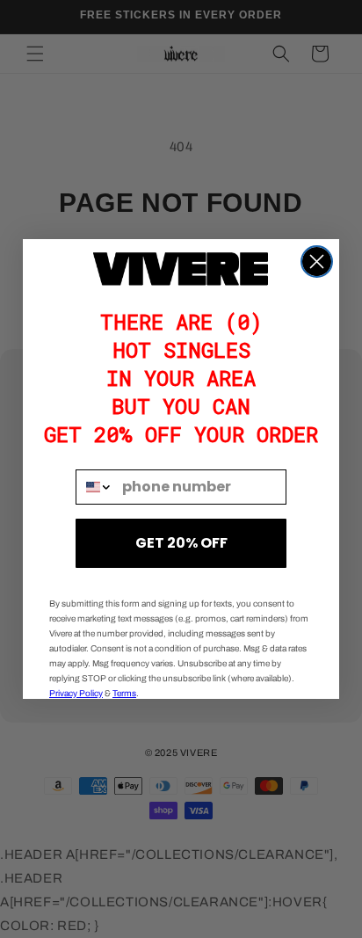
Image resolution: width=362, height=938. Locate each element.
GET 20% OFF (181, 543)
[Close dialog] (316, 261)
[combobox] (94, 487)
